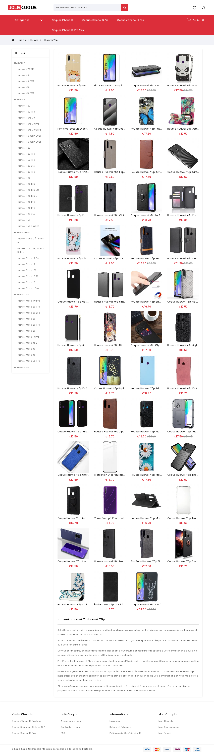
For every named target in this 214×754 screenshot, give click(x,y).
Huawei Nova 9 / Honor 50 (30, 240)
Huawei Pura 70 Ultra (29, 129)
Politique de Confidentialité (126, 733)
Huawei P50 (23, 220)
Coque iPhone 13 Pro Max (26, 721)
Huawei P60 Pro (26, 111)
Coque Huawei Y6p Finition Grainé (79, 172)
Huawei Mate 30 (26, 318)
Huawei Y (35, 40)
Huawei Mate (22, 294)
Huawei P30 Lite (26, 165)
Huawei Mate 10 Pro (28, 336)
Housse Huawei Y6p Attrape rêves (188, 128)
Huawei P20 (23, 147)
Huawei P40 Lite (26, 183)
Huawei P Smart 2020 (29, 135)
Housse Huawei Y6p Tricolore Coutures (155, 388)
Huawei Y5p (23, 87)
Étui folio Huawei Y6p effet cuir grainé (155, 561)
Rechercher (124, 7)
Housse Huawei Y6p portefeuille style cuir (84, 215)
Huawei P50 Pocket (28, 226)
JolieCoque (34, 748)
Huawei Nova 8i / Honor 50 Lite (30, 250)
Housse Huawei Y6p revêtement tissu (155, 258)
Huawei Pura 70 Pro (28, 123)
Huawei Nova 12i (26, 282)
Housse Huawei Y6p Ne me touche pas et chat (87, 85)
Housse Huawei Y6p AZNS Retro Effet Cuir (156, 172)
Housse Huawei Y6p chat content (79, 258)
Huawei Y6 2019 (25, 81)
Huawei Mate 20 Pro (28, 324)
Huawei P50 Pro (26, 159)
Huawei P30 (23, 105)
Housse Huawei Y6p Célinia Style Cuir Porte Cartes (125, 215)
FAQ (63, 733)
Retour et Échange (120, 727)
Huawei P (19, 99)
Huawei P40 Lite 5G (28, 190)
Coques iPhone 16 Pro (95, 20)
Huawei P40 (24, 177)
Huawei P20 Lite (26, 214)
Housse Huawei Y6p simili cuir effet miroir (83, 345)
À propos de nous (71, 721)
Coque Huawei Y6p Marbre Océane (116, 258)
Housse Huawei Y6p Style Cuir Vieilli (189, 345)
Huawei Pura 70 (26, 117)
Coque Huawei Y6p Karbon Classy (188, 172)
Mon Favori (164, 733)
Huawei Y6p (51, 40)
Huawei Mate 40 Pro (28, 300)
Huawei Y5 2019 (25, 93)
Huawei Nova (22, 232)
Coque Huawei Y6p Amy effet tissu (80, 475)
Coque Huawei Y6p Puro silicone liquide (83, 431)
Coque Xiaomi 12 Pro (24, 733)
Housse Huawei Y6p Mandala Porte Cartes (157, 431)
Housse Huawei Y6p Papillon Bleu (151, 128)
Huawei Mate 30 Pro (28, 306)
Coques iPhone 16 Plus (131, 20)
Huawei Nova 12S (26, 270)
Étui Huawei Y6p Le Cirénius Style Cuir (117, 604)
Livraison (115, 721)
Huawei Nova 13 (26, 264)
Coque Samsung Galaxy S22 (28, 727)
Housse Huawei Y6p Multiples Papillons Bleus (85, 604)
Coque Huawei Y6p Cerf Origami (151, 604)
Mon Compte (166, 721)
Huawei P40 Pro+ (27, 208)
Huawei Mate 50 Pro (28, 360)
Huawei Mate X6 (26, 354)
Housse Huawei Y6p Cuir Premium (188, 258)
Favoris (194, 8)
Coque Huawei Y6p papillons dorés (115, 388)
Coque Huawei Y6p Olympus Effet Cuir (155, 345)
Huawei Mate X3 (26, 348)
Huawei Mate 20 (26, 330)
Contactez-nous (70, 727)
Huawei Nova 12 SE (27, 276)
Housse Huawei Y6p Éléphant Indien (116, 345)
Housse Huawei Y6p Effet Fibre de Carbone (158, 301)
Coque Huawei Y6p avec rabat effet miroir (84, 561)
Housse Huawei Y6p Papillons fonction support (123, 172)
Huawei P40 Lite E (27, 196)
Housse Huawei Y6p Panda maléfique (190, 85)
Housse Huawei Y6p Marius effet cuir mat (156, 518)
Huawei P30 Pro (26, 171)
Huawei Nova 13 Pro (28, 258)
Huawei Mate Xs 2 (27, 342)
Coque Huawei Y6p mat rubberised (79, 301)
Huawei (22, 40)
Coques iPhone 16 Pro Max (68, 30)
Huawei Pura (21, 367)
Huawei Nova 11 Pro (28, 288)
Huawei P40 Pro (26, 202)
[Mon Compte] (203, 8)
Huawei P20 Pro (26, 153)
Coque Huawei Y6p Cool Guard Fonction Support (161, 85)
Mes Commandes (168, 727)
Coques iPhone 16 (63, 20)
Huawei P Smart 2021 (29, 141)
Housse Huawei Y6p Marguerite (150, 475)
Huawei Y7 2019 (25, 69)
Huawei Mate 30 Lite (28, 312)
